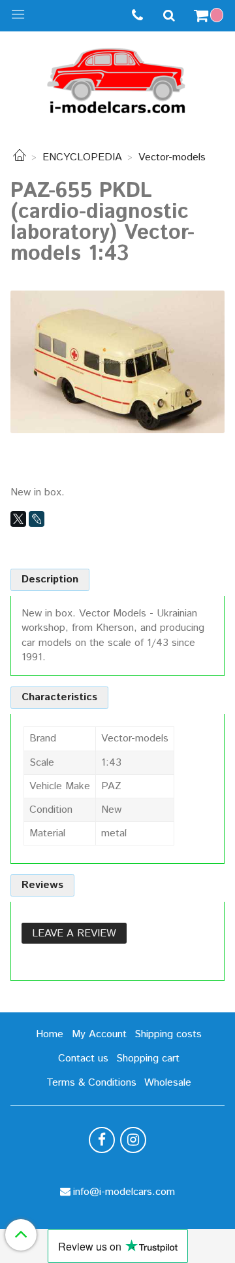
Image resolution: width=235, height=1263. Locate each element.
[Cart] (210, 16)
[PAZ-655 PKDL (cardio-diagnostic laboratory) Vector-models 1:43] (117, 361)
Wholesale (167, 1082)
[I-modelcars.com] (117, 78)
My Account (99, 1034)
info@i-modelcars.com (124, 1192)
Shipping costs (168, 1034)
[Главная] (19, 157)
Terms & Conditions (91, 1082)
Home (49, 1034)
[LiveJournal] (36, 519)
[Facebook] (102, 1140)
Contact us (83, 1058)
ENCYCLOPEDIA (82, 157)
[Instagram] (133, 1140)
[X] (18, 519)
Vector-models (172, 157)
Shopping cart (148, 1058)
